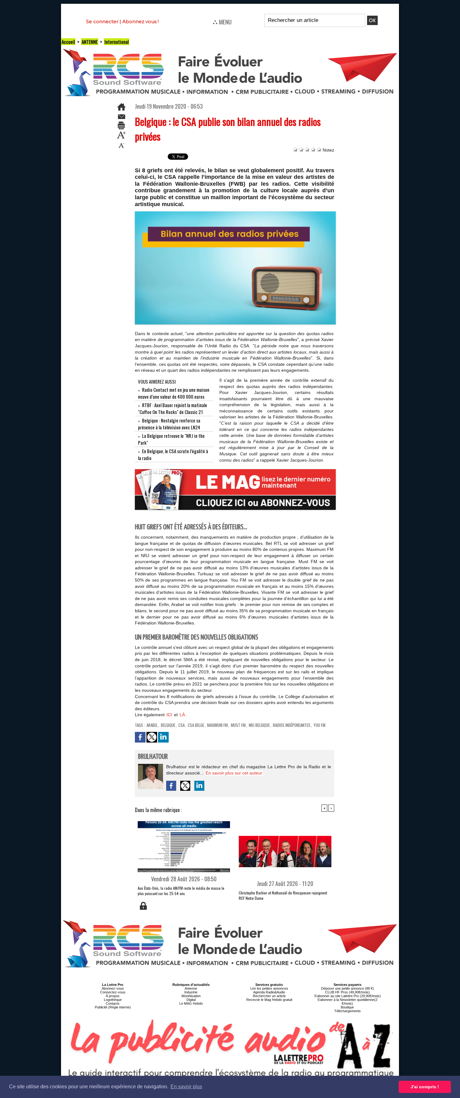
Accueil (68, 41)
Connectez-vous (112, 992)
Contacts (113, 1003)
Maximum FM (217, 725)
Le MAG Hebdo (191, 1003)
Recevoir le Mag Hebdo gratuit (269, 1000)
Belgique (168, 725)
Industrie (190, 992)
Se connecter (102, 21)
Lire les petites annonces (269, 988)
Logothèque (113, 1000)
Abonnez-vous (113, 988)
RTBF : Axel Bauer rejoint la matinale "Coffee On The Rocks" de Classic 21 (172, 408)
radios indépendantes (291, 725)
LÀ (182, 714)
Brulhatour (153, 756)
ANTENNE (90, 41)
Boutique (347, 1007)
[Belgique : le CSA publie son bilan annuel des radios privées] (235, 213)
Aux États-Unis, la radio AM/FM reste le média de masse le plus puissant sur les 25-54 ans (181, 890)
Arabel (152, 725)
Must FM (238, 725)
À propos (113, 996)
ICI (169, 714)
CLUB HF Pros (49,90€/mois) (347, 992)
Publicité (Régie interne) (113, 1007)
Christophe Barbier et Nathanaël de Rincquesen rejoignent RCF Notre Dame (283, 895)
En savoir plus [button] (186, 1086)
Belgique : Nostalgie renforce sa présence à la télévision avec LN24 (169, 424)
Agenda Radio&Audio (269, 992)
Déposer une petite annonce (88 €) (347, 988)
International (117, 41)
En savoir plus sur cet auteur (234, 772)
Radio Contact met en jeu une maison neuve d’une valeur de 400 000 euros (173, 393)
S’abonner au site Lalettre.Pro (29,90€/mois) (347, 996)
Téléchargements (347, 1011)
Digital (191, 1000)
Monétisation (191, 996)
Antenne (191, 988)
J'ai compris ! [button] (425, 1086)
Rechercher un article (269, 996)
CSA (181, 725)
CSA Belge (196, 725)
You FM (319, 725)
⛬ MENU (222, 21)
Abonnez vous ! (140, 21)
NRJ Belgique (259, 725)
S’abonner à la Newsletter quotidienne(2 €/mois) (347, 1001)
